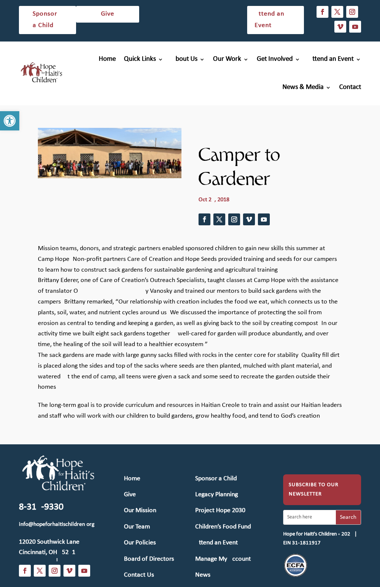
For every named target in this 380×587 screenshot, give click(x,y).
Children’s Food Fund (223, 526)
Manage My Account (223, 559)
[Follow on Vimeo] (340, 27)
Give (107, 13)
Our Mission (140, 510)
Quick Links (140, 59)
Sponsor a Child (45, 19)
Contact (350, 87)
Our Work (227, 59)
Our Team (137, 526)
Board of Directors (149, 559)
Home (107, 59)
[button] (9, 120)
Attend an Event (269, 19)
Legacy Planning (216, 494)
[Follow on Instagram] (352, 12)
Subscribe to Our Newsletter (313, 489)
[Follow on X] (337, 12)
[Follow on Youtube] (355, 27)
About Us (184, 59)
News (202, 574)
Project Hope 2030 (220, 510)
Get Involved (275, 59)
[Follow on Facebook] (322, 12)
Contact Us (139, 574)
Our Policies (140, 542)
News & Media (303, 87)
